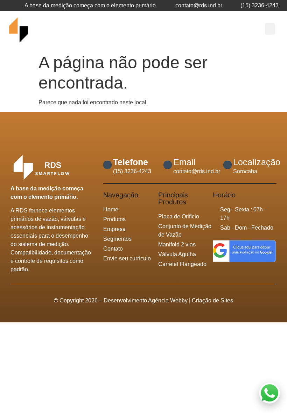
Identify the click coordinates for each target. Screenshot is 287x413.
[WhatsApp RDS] (269, 394)
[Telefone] (107, 165)
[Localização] (227, 165)
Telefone (130, 162)
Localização (256, 162)
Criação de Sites (211, 300)
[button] (270, 29)
